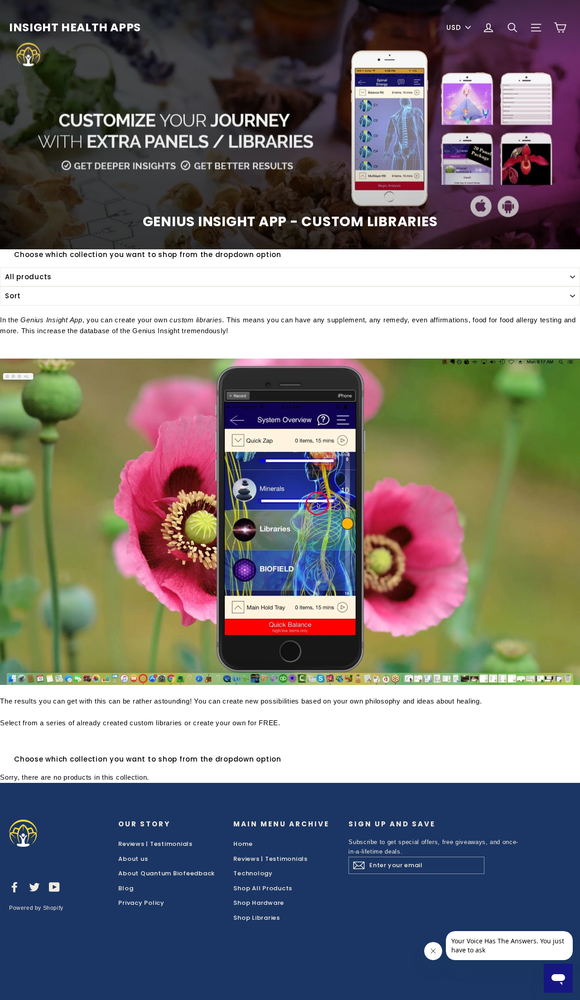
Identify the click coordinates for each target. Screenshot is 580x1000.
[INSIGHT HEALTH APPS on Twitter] (34, 887)
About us (133, 858)
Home (242, 844)
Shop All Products (262, 888)
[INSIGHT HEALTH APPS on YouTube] (54, 887)
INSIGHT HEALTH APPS (75, 27)
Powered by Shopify (36, 908)
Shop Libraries (256, 917)
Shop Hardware (258, 902)
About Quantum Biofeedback (166, 873)
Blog (125, 888)
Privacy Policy (141, 902)
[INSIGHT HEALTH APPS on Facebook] (14, 887)
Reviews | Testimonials (155, 844)
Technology (253, 873)
